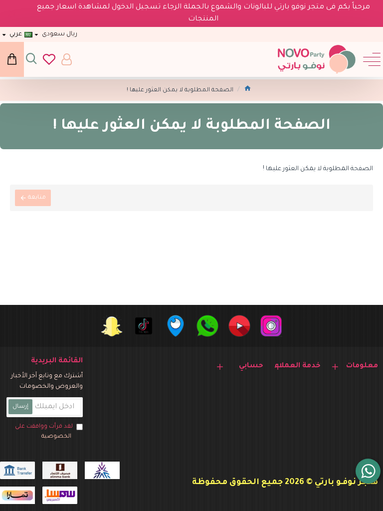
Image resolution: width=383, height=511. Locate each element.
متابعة (37, 198)
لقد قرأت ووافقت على (44, 432)
